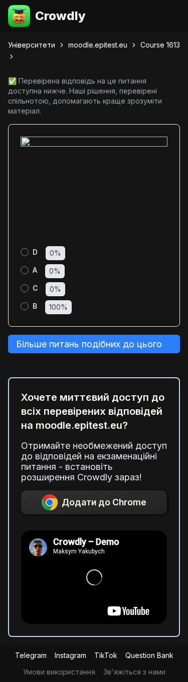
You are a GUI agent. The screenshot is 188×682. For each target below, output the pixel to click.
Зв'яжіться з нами (134, 671)
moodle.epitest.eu (97, 45)
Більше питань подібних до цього (89, 344)
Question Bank (149, 655)
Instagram (70, 655)
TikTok (105, 655)
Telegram (31, 655)
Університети (31, 45)
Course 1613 (160, 45)
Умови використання (59, 671)
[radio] (25, 252)
